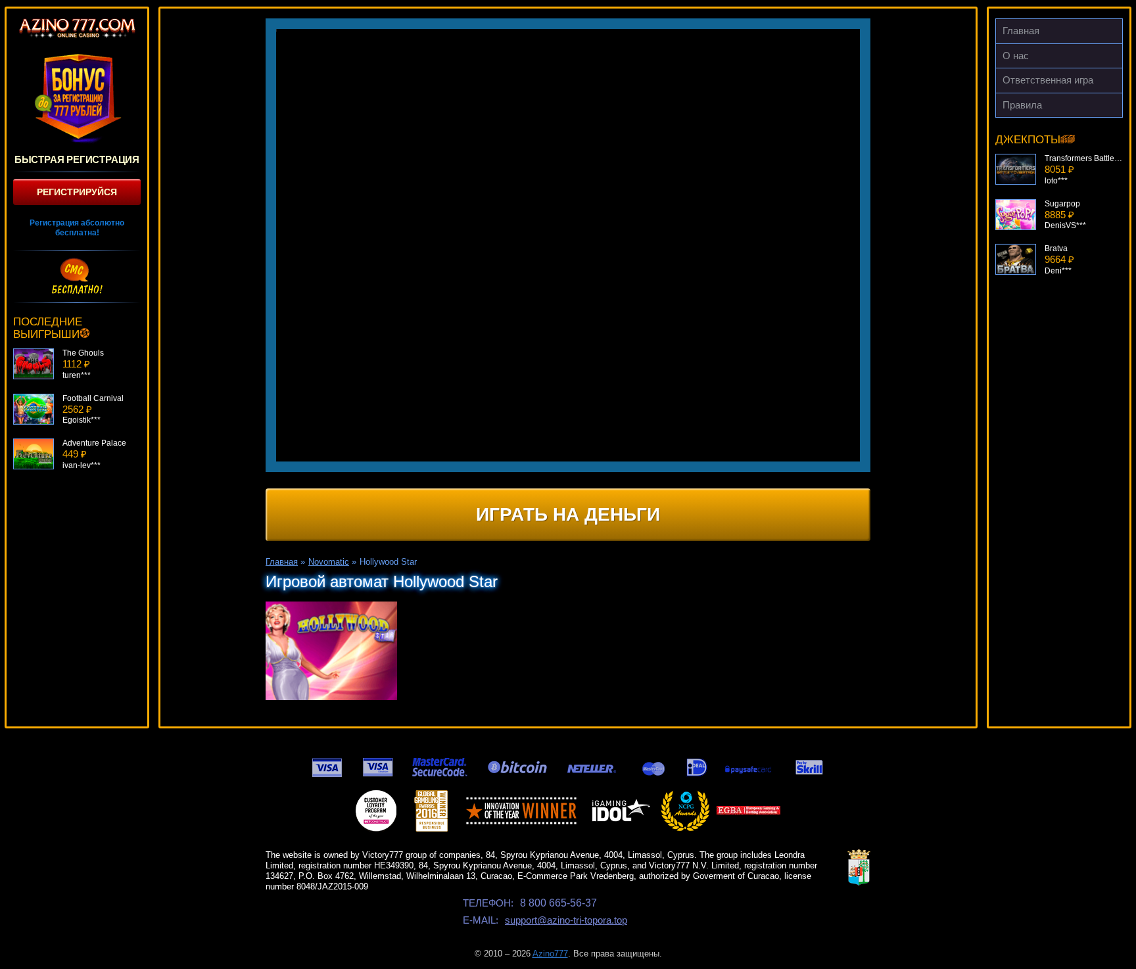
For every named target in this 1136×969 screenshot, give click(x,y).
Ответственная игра (1048, 79)
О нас (1016, 55)
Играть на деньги (568, 514)
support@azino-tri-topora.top (566, 920)
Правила (1022, 104)
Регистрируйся (77, 192)
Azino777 (550, 953)
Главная (1021, 30)
